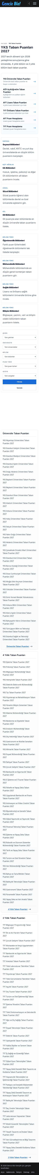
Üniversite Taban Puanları (17, 646)
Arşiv (2, 1172)
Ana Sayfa (4, 43)
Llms (32, 1172)
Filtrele (19, 382)
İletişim (19, 1172)
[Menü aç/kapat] (34, 3)
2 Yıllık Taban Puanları (18, 1157)
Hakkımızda (10, 1172)
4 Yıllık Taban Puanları (18, 909)
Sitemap (26, 1172)
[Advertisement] (19, 25)
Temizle (19, 388)
